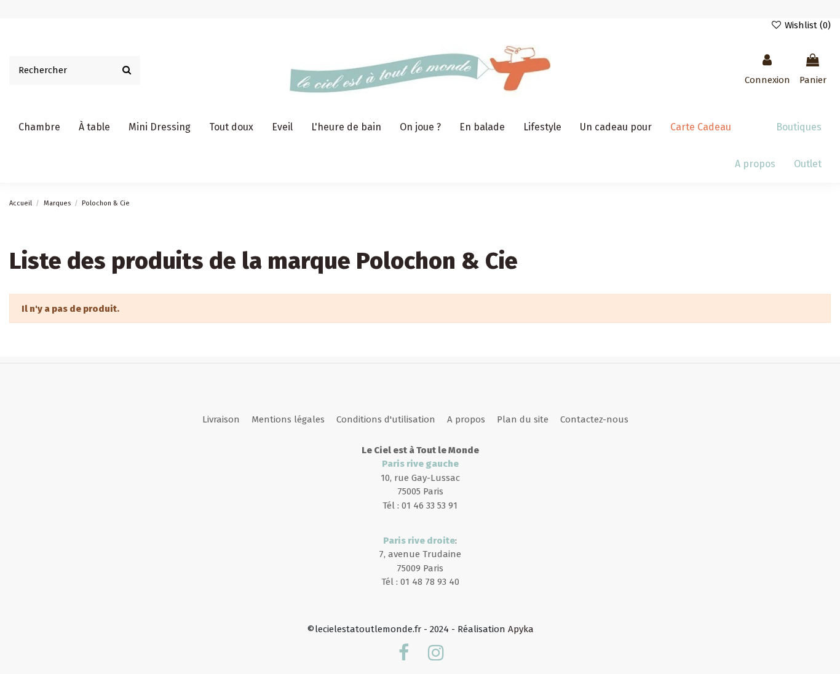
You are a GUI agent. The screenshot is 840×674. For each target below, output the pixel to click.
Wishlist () (806, 25)
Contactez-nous (594, 419)
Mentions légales (288, 419)
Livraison (221, 419)
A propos (466, 419)
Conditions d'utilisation (385, 419)
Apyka (521, 629)
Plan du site (523, 419)
